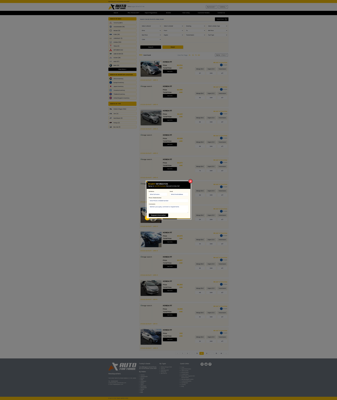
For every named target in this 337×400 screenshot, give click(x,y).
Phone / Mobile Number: (155, 198)
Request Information (158, 215)
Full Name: (151, 191)
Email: (171, 191)
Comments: (152, 204)
